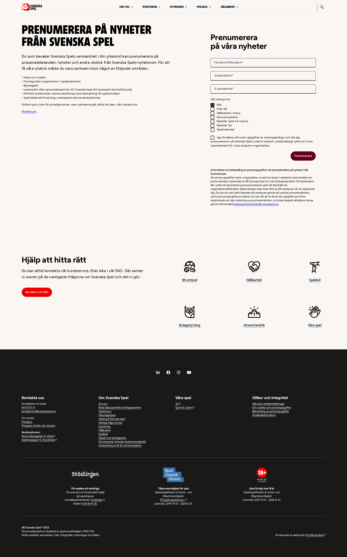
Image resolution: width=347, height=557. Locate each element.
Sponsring (177, 6)
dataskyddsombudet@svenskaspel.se (256, 204)
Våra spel (314, 325)
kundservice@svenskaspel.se (39, 411)
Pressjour (27, 421)
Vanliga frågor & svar (110, 422)
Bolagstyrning (189, 325)
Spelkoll (202, 6)
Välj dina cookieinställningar (268, 403)
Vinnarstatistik (254, 325)
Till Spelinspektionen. (172, 500)
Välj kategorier (220, 99)
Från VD (222, 109)
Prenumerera (303, 156)
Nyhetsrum (150, 6)
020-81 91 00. (89, 503)
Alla (219, 104)
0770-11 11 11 (28, 407)
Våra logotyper (107, 415)
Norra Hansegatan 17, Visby (37, 436)
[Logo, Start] (32, 7)
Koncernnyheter (227, 117)
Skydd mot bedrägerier (112, 438)
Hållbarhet (228, 6)
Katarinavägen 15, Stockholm (38, 440)
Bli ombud (189, 280)
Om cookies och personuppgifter (271, 407)
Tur (177, 403)
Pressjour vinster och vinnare (38, 425)
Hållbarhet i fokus (229, 113)
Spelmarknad (225, 129)
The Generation (314, 535)
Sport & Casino (184, 407)
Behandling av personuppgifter (270, 411)
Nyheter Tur (224, 125)
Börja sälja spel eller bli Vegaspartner (119, 407)
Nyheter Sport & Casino (233, 121)
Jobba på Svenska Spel (111, 419)
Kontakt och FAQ (36, 292)
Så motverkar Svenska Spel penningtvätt (122, 441)
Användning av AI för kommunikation (120, 445)
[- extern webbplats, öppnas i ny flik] (158, 372)
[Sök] (322, 7)
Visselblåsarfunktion (264, 415)
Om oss (124, 6)
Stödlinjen (97, 500)
